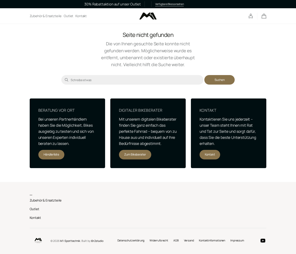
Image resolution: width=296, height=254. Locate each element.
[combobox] (132, 80)
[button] (250, 16)
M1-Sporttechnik (70, 241)
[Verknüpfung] (67, 133)
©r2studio (97, 241)
